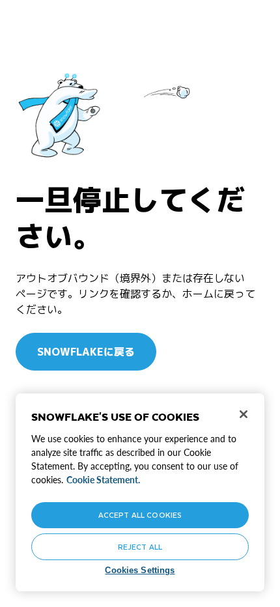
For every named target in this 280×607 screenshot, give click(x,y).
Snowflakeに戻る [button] (86, 352)
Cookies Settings (140, 570)
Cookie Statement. (103, 479)
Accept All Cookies (140, 515)
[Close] (243, 414)
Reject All (140, 547)
